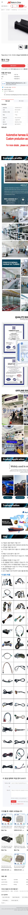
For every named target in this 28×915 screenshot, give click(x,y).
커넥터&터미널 (14, 9)
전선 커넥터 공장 (6, 897)
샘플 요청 (25, 68)
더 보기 (3, 902)
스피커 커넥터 (4, 882)
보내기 (13, 801)
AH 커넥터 (16, 882)
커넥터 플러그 (5, 900)
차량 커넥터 (3, 879)
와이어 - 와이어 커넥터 (22, 9)
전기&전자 (8, 9)
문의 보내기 (13, 65)
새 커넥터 (16, 879)
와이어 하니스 (4, 884)
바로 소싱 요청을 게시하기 (17, 803)
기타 (27, 884)
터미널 (15, 884)
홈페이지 (3, 9)
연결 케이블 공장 (15, 897)
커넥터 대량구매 (14, 900)
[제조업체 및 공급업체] (14, 2)
